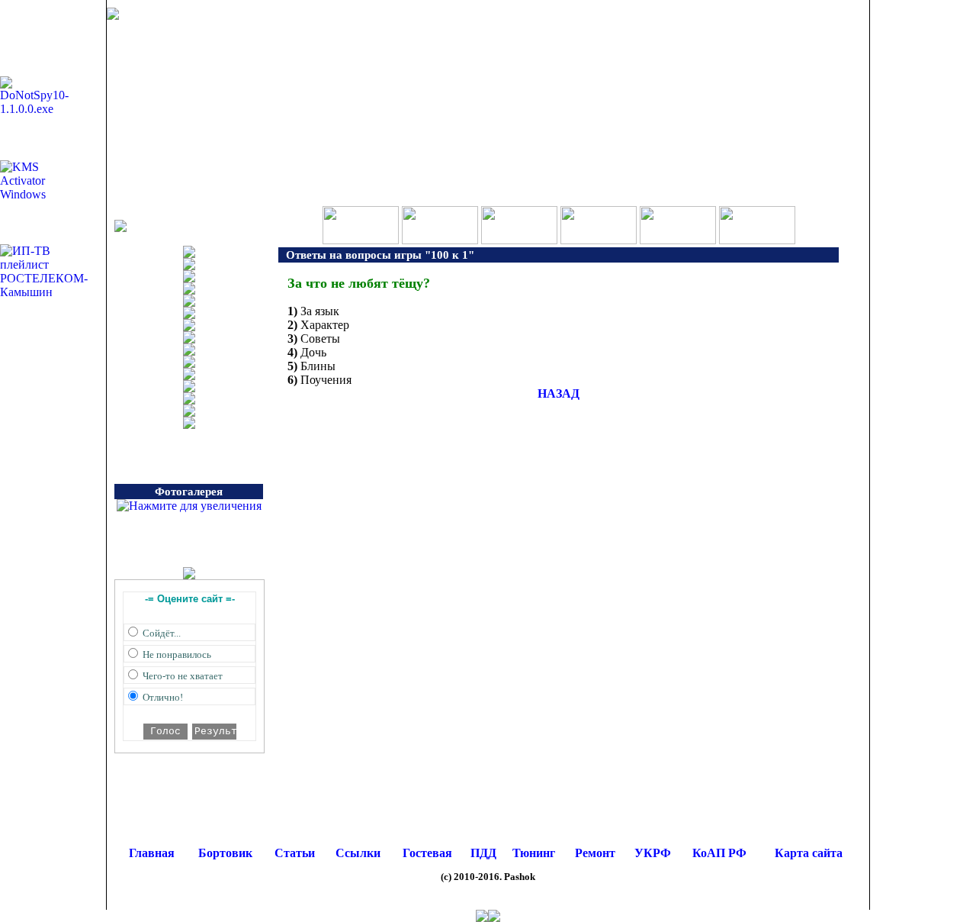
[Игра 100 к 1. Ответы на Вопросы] (361, 240)
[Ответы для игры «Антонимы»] (757, 240)
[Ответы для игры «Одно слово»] (519, 240)
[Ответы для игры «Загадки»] (678, 240)
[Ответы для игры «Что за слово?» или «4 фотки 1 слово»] (440, 240)
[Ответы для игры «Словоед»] (598, 240)
